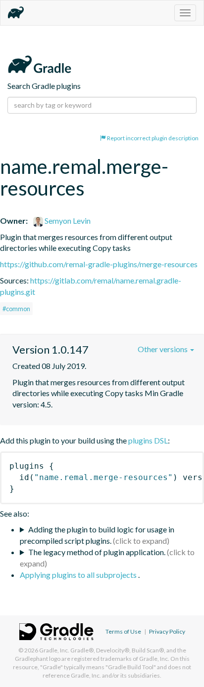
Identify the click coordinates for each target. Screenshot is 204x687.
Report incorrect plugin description (152, 138)
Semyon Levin (67, 220)
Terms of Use (123, 631)
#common (16, 309)
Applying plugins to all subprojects (79, 574)
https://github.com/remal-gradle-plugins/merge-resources (99, 264)
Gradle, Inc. (54, 650)
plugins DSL (148, 440)
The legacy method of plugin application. (96, 552)
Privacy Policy (167, 631)
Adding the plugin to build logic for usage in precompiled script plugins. (97, 535)
